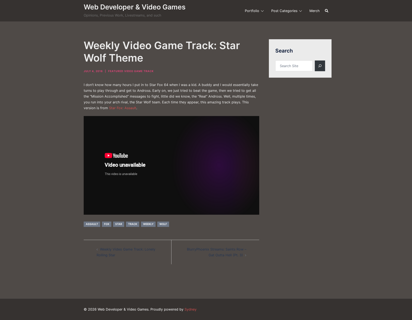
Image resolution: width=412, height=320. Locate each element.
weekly (148, 224)
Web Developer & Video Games (135, 7)
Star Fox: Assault (122, 108)
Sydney (191, 309)
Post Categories (284, 11)
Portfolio (252, 11)
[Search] (320, 65)
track (132, 224)
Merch (314, 11)
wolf (163, 224)
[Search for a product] (326, 10)
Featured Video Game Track (131, 71)
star (118, 224)
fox (106, 224)
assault (92, 224)
